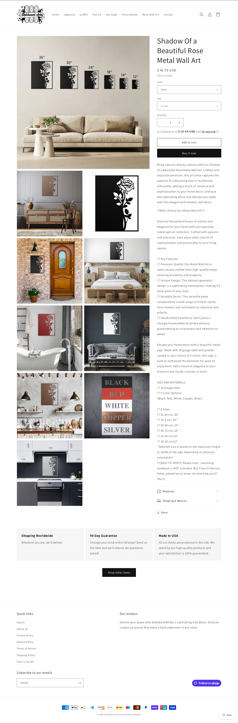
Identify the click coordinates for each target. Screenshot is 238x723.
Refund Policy (25, 641)
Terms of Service (26, 648)
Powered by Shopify (131, 714)
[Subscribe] (79, 683)
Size (159, 98)
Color (160, 82)
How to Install (25, 661)
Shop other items (119, 572)
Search (21, 622)
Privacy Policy (25, 635)
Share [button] (164, 512)
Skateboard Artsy (112, 714)
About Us (22, 628)
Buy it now (189, 153)
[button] (201, 14)
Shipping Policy (26, 655)
